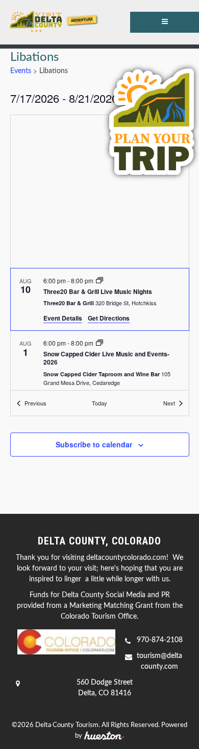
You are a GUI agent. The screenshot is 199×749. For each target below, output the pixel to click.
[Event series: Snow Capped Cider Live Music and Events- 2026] (99, 342)
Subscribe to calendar (94, 444)
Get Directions (109, 318)
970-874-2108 (160, 640)
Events (20, 71)
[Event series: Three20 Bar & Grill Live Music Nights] (99, 280)
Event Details (62, 318)
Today (99, 403)
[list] (99, 329)
